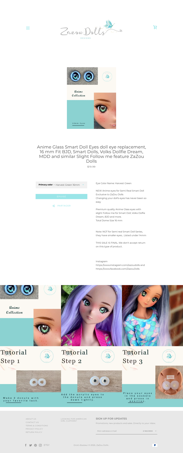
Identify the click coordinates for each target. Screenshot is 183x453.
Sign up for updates (111, 418)
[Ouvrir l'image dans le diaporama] (91, 98)
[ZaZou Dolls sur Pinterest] (35, 445)
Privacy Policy (34, 429)
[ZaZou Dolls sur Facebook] (25, 445)
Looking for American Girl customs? (74, 420)
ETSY (46, 445)
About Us (31, 419)
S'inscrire (148, 431)
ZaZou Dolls (102, 445)
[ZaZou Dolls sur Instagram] (40, 445)
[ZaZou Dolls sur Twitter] (30, 445)
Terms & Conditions (37, 426)
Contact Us (32, 422)
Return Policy (34, 432)
